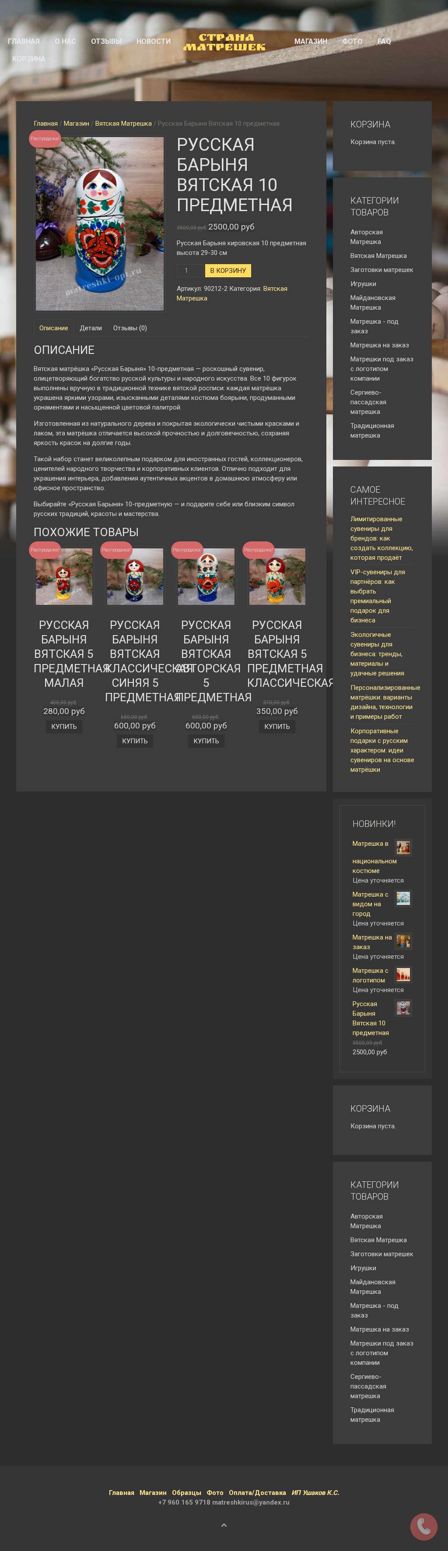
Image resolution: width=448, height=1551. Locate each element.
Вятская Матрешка (123, 123)
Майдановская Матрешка (373, 302)
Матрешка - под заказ (374, 326)
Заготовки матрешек (381, 270)
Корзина (29, 59)
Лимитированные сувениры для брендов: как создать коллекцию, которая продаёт (381, 538)
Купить (64, 727)
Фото (352, 41)
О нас (65, 41)
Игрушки (363, 284)
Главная (24, 41)
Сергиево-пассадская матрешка (368, 402)
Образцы (186, 1493)
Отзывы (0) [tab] (130, 328)
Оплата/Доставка (257, 1493)
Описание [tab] (53, 328)
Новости (153, 41)
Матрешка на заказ (379, 345)
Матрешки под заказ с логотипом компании (381, 368)
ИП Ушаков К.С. (315, 1493)
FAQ (384, 41)
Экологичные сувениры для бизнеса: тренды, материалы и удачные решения (377, 654)
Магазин (310, 41)
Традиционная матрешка (372, 430)
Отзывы (106, 41)
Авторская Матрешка (366, 237)
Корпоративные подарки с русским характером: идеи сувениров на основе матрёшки (382, 750)
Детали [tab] (91, 328)
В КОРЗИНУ (228, 271)
